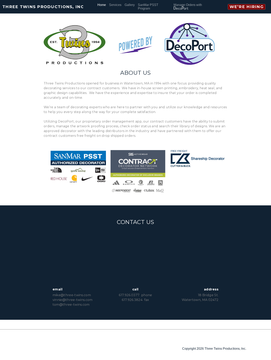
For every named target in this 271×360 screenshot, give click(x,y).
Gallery (130, 5)
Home (101, 5)
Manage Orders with (188, 5)
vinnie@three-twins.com (73, 300)
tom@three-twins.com (71, 304)
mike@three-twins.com (72, 295)
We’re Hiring (247, 6)
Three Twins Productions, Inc (42, 6)
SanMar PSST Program (148, 6)
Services (115, 5)
